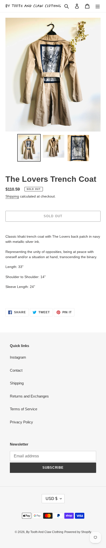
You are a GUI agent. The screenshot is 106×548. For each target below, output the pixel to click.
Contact (16, 370)
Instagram (18, 357)
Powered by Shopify (77, 532)
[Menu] (97, 6)
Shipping (12, 196)
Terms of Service (23, 409)
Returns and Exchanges (29, 396)
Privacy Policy (21, 422)
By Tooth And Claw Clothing (44, 532)
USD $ (51, 499)
